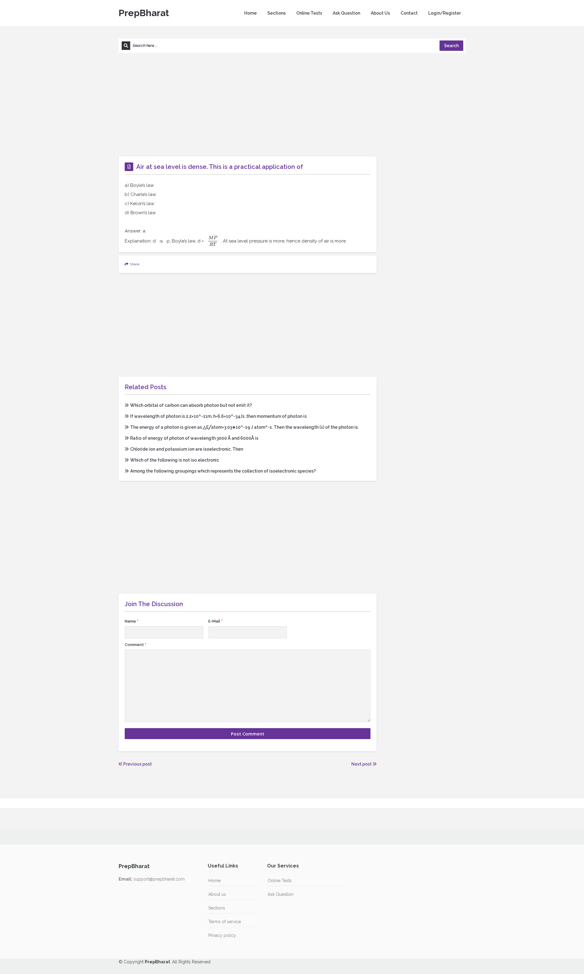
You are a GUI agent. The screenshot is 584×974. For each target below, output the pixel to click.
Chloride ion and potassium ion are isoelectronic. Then (186, 449)
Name (131, 621)
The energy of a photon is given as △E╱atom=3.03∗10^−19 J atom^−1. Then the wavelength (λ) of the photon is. (244, 427)
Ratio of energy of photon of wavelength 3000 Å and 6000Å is (194, 438)
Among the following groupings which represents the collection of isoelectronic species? (223, 471)
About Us (380, 13)
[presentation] (161, 241)
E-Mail (215, 621)
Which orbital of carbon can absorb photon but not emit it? (191, 405)
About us (217, 894)
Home (250, 13)
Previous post (137, 764)
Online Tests (309, 13)
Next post (362, 764)
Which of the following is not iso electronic (174, 460)
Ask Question (346, 13)
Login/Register (444, 13)
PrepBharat (144, 13)
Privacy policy (222, 935)
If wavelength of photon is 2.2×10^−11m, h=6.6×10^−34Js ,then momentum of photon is (218, 416)
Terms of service (224, 922)
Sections (276, 13)
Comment (135, 644)
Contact (409, 13)
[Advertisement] (291, 104)
